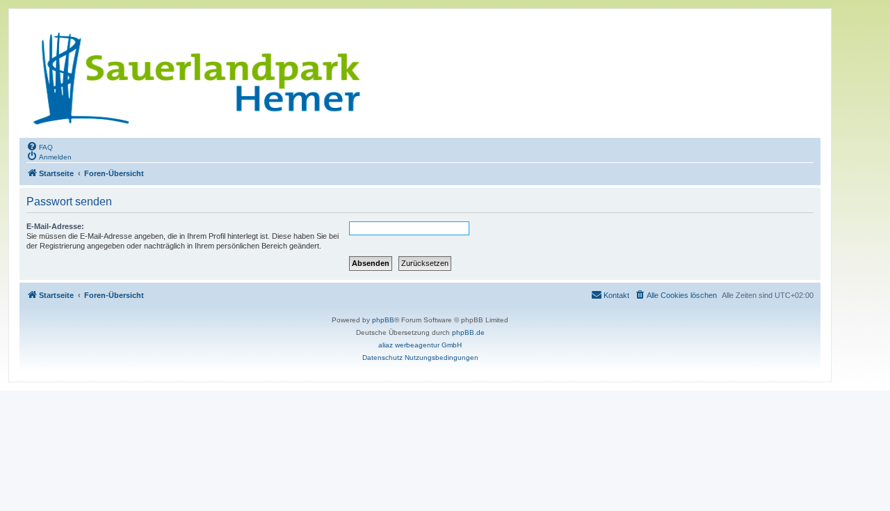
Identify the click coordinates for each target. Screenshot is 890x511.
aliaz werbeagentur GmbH (420, 345)
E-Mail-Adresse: (55, 226)
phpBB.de (468, 332)
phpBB (383, 320)
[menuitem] (39, 146)
